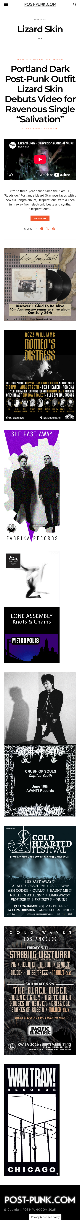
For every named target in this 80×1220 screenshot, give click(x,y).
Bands (20, 59)
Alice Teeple (51, 128)
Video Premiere (54, 59)
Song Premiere (34, 59)
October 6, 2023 (31, 128)
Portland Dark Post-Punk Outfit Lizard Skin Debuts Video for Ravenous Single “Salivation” (40, 94)
